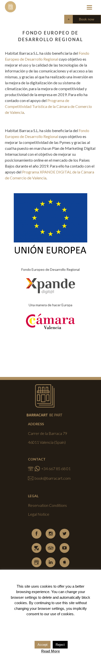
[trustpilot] (36, 548)
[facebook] (36, 534)
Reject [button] (60, 645)
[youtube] (64, 548)
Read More (50, 651)
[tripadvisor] (50, 548)
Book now (86, 19)
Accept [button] (43, 645)
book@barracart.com (53, 478)
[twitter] (64, 534)
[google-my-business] (36, 562)
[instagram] (50, 534)
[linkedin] (50, 562)
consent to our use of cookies (50, 614)
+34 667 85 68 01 (56, 468)
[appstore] (64, 562)
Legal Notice (38, 514)
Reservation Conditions (47, 505)
